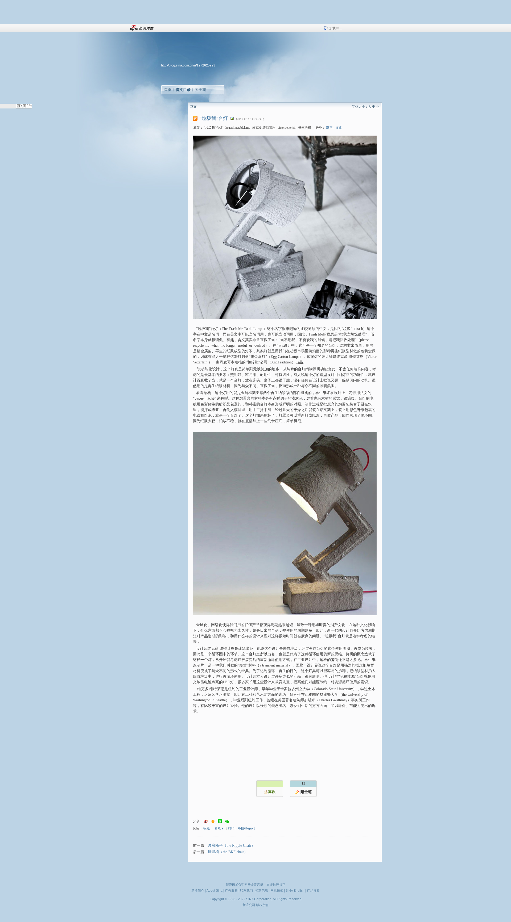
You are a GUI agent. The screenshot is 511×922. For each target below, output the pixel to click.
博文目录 (183, 89)
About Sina (214, 890)
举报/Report (246, 828)
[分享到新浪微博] (206, 821)
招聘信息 (261, 890)
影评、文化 (334, 127)
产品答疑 (313, 890)
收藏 (206, 828)
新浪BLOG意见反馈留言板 (244, 885)
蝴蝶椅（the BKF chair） (228, 852)
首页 (167, 89)
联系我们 (246, 890)
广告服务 (231, 890)
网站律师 (276, 890)
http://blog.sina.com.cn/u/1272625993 (188, 65)
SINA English (295, 890)
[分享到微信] (227, 821)
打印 (231, 828)
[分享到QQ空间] (213, 821)
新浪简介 (197, 890)
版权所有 (262, 905)
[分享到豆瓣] (220, 821)
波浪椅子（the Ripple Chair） (231, 846)
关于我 (200, 89)
